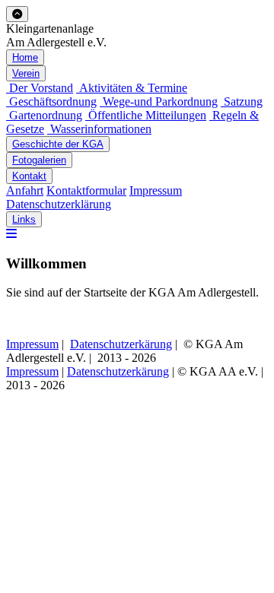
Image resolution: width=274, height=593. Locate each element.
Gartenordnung (44, 115)
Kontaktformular (86, 190)
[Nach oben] (17, 14)
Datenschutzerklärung (58, 204)
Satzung (242, 101)
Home (25, 57)
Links (24, 219)
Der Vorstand (39, 87)
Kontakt (29, 176)
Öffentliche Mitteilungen (145, 115)
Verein (26, 73)
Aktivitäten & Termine (131, 87)
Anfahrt (24, 190)
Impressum (155, 190)
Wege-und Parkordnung (159, 101)
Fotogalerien (39, 160)
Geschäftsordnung (51, 101)
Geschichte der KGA (58, 144)
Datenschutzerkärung (121, 344)
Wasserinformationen (99, 128)
